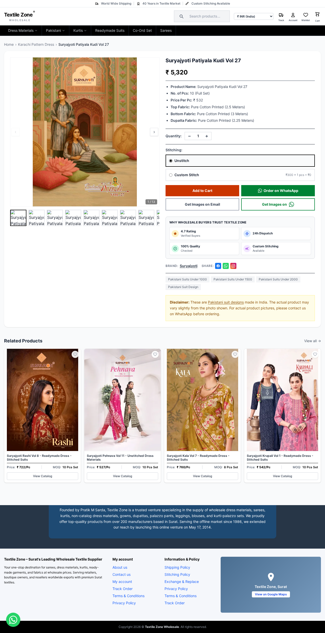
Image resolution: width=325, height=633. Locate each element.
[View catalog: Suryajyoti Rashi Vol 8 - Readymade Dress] (42, 415)
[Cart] (317, 15)
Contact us (121, 574)
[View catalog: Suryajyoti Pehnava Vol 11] (122, 415)
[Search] (180, 16)
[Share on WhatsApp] (226, 266)
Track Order (122, 588)
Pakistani (53, 30)
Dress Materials (21, 30)
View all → (312, 341)
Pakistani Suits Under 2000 (278, 279)
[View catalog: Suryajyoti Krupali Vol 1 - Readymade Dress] (282, 415)
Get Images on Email (202, 204)
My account (122, 581)
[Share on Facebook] (218, 266)
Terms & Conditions (128, 596)
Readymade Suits (109, 30)
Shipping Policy (177, 567)
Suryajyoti (189, 266)
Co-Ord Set (142, 30)
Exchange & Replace (182, 581)
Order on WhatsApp (281, 190)
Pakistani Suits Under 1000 (187, 279)
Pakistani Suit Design (183, 287)
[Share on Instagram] (233, 266)
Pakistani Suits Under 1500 (233, 279)
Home (9, 44)
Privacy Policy (124, 603)
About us (119, 567)
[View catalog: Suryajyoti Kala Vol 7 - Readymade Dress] (202, 415)
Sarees (166, 30)
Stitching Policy (177, 574)
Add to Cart (202, 190)
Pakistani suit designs (226, 302)
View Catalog (42, 476)
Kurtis (78, 30)
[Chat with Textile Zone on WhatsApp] (13, 620)
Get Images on (274, 204)
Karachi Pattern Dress (36, 44)
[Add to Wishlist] (75, 354)
